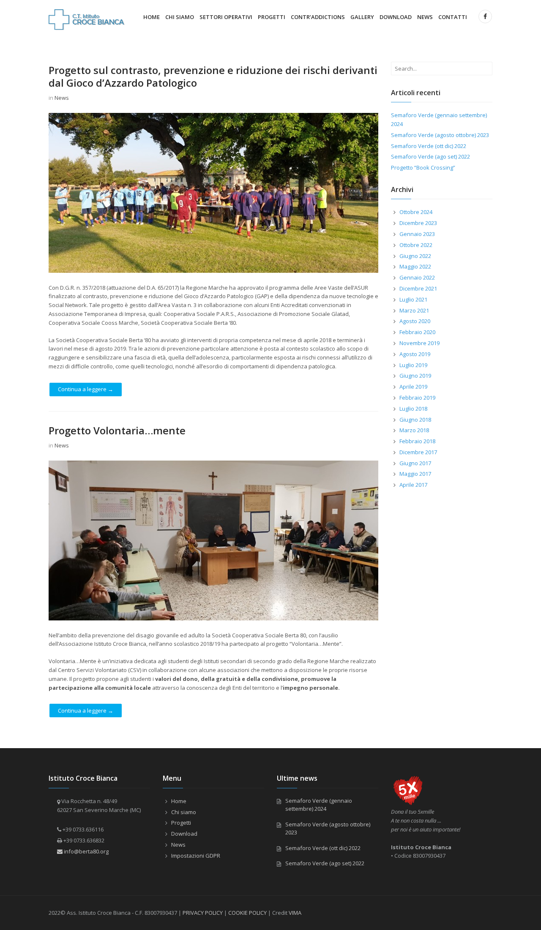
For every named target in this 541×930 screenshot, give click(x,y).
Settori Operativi (225, 17)
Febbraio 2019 (417, 397)
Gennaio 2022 (417, 277)
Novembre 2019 (419, 343)
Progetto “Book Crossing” (423, 167)
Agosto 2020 (414, 321)
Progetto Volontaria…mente (117, 430)
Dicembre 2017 (418, 452)
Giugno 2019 (415, 375)
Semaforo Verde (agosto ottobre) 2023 (440, 135)
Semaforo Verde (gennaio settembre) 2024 (318, 805)
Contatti (452, 17)
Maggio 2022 (415, 266)
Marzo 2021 (414, 310)
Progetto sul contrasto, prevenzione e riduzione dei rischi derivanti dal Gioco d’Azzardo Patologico (213, 76)
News (425, 17)
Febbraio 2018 (417, 441)
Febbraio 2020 (417, 332)
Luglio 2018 (413, 408)
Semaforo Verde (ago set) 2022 (430, 156)
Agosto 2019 (414, 354)
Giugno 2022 (415, 256)
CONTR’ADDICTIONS (318, 17)
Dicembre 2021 (418, 288)
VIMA (295, 912)
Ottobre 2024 (415, 212)
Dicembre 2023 (418, 223)
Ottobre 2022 (415, 245)
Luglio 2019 (413, 365)
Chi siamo (179, 17)
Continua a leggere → (85, 389)
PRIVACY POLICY (203, 912)
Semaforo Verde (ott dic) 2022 (428, 146)
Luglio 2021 (413, 299)
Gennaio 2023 (417, 234)
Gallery (362, 17)
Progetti (271, 17)
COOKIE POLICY (247, 912)
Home (151, 17)
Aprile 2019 (413, 386)
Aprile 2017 (413, 484)
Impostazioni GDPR (195, 855)
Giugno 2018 (415, 419)
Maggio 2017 (415, 473)
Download (396, 17)
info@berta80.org (86, 851)
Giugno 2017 (415, 463)
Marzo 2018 (414, 430)
